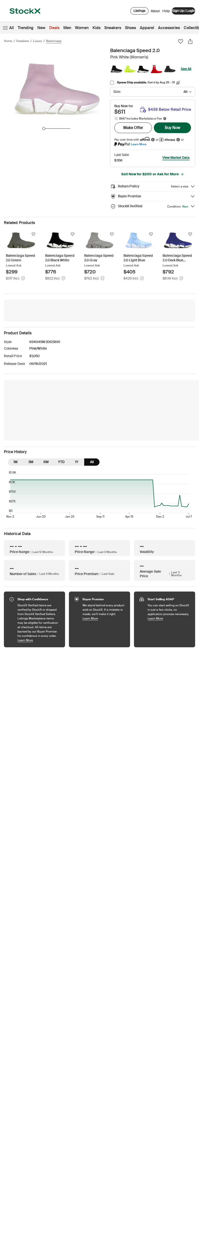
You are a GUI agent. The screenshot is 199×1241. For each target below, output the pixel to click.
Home (8, 41)
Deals (54, 27)
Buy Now (172, 127)
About (155, 12)
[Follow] (33, 234)
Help (166, 11)
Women (82, 27)
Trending (25, 27)
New (41, 27)
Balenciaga (53, 41)
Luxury (37, 41)
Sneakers (112, 27)
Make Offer (133, 127)
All (11, 27)
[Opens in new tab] (152, 139)
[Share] (190, 41)
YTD (61, 462)
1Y (76, 462)
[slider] (43, 128)
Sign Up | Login (183, 10)
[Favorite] (180, 41)
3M (30, 462)
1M (15, 462)
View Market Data (176, 157)
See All (186, 69)
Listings (139, 10)
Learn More (138, 144)
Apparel (147, 27)
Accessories (169, 27)
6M (46, 462)
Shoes (130, 27)
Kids (96, 27)
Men (67, 27)
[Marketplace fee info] (165, 118)
